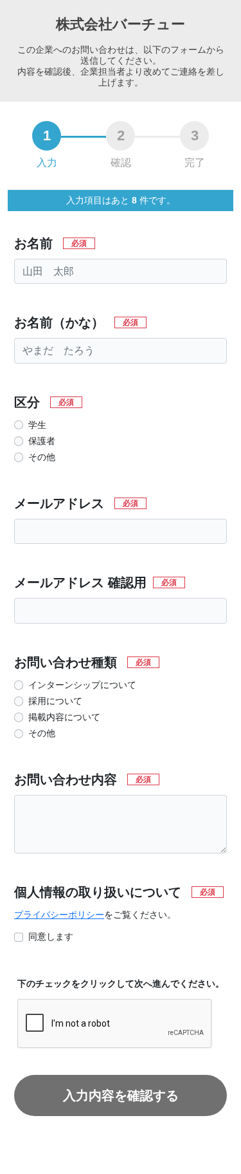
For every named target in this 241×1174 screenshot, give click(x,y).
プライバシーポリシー (59, 914)
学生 (37, 425)
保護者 (41, 441)
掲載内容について (64, 717)
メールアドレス (76, 503)
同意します (50, 936)
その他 (41, 457)
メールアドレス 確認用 (95, 583)
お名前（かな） (76, 323)
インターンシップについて (82, 685)
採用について (55, 701)
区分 (44, 402)
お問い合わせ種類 (82, 662)
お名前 (50, 243)
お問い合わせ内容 (82, 780)
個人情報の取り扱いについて (114, 892)
